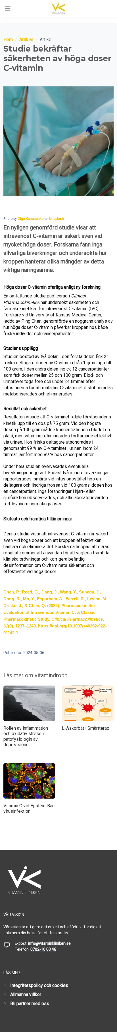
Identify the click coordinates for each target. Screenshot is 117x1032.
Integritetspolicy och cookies (39, 985)
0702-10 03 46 (43, 949)
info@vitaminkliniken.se (49, 943)
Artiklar (26, 39)
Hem (8, 39)
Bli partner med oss (29, 1003)
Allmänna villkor (25, 994)
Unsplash (56, 219)
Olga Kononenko (30, 219)
